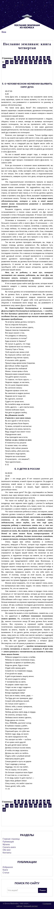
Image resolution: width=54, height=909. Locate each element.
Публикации (8, 841)
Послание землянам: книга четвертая (27, 46)
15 (21, 62)
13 (12, 62)
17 (31, 62)
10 (48, 58)
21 (50, 62)
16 (26, 62)
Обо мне (7, 849)
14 (16, 62)
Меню (4, 31)
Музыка (6, 844)
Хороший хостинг (30, 906)
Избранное (8, 867)
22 (4, 66)
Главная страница (11, 838)
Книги (5, 869)
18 (35, 62)
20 (45, 62)
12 (7, 62)
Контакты (7, 852)
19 (40, 62)
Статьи (6, 872)
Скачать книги (9, 847)
